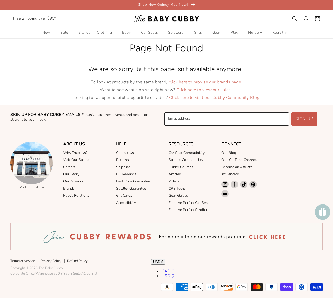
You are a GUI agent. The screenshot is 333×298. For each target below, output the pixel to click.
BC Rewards (126, 174)
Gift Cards (124, 195)
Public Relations (76, 195)
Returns (122, 159)
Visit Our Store (32, 187)
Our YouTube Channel (239, 159)
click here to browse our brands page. (205, 82)
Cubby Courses (181, 167)
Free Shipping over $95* (34, 18)
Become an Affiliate (236, 167)
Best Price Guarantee (133, 181)
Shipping (123, 167)
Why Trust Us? (75, 152)
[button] (294, 18)
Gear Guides (178, 195)
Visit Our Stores (76, 159)
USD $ (158, 262)
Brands (69, 188)
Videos (174, 181)
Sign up (304, 118)
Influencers (230, 174)
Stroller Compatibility (186, 159)
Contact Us (125, 152)
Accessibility (126, 202)
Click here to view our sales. (204, 90)
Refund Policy (77, 261)
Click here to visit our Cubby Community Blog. (215, 98)
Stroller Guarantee (131, 188)
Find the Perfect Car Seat (189, 202)
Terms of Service (22, 261)
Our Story (71, 174)
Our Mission (73, 181)
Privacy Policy (51, 261)
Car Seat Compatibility (187, 152)
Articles (175, 174)
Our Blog (228, 152)
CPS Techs (177, 188)
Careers (69, 167)
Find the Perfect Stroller (188, 209)
